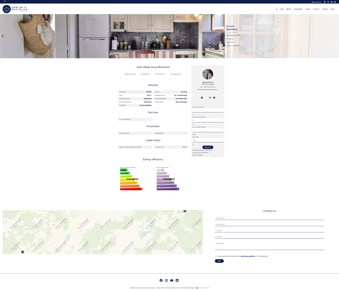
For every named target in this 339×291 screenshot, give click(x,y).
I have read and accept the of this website (242, 256)
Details (145, 74)
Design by (204, 288)
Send (219, 261)
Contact (160, 74)
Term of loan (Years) (199, 127)
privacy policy (248, 256)
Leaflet (200, 253)
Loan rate (195, 137)
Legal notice (161, 288)
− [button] (5, 215)
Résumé (130, 74)
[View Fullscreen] (5, 219)
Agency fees (171, 288)
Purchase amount (198, 107)
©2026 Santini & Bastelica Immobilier (142, 288)
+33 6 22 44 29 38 (209, 87)
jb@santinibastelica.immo (209, 90)
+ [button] (5, 212)
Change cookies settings (185, 288)
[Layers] (200, 213)
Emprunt (176, 74)
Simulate (207, 147)
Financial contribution (199, 117)
